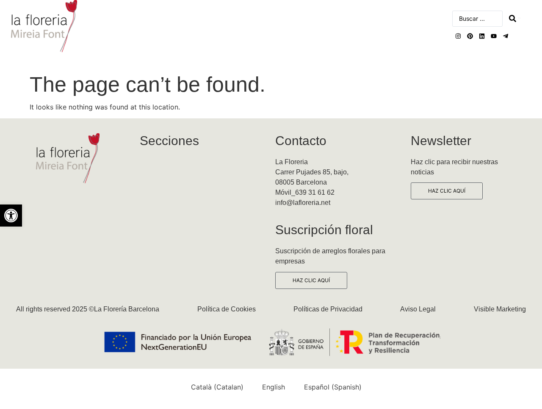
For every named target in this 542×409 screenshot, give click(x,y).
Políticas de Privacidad (327, 309)
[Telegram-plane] (506, 36)
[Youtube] (494, 36)
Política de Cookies (226, 309)
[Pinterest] (470, 36)
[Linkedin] (482, 36)
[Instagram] (458, 36)
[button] (11, 215)
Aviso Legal (418, 309)
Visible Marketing (500, 309)
